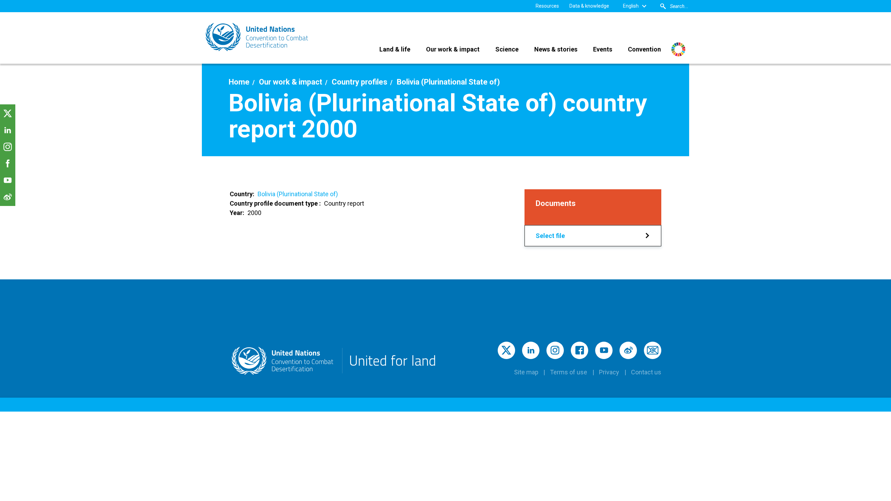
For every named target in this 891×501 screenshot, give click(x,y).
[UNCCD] (257, 37)
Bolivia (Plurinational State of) (298, 194)
